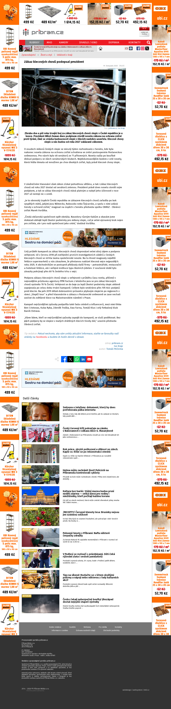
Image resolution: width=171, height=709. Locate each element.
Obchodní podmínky (111, 630)
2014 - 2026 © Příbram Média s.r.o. (35, 690)
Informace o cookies (60, 630)
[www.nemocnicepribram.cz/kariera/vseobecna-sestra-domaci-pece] (74, 238)
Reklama (87, 627)
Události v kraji (64, 55)
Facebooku (41, 336)
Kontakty (118, 627)
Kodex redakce (55, 627)
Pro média (103, 627)
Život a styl (46, 55)
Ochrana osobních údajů (85, 630)
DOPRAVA (114, 42)
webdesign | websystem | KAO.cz (136, 690)
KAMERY (63, 42)
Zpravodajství (29, 55)
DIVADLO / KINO (88, 42)
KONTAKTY (135, 42)
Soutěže (72, 627)
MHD (49, 42)
